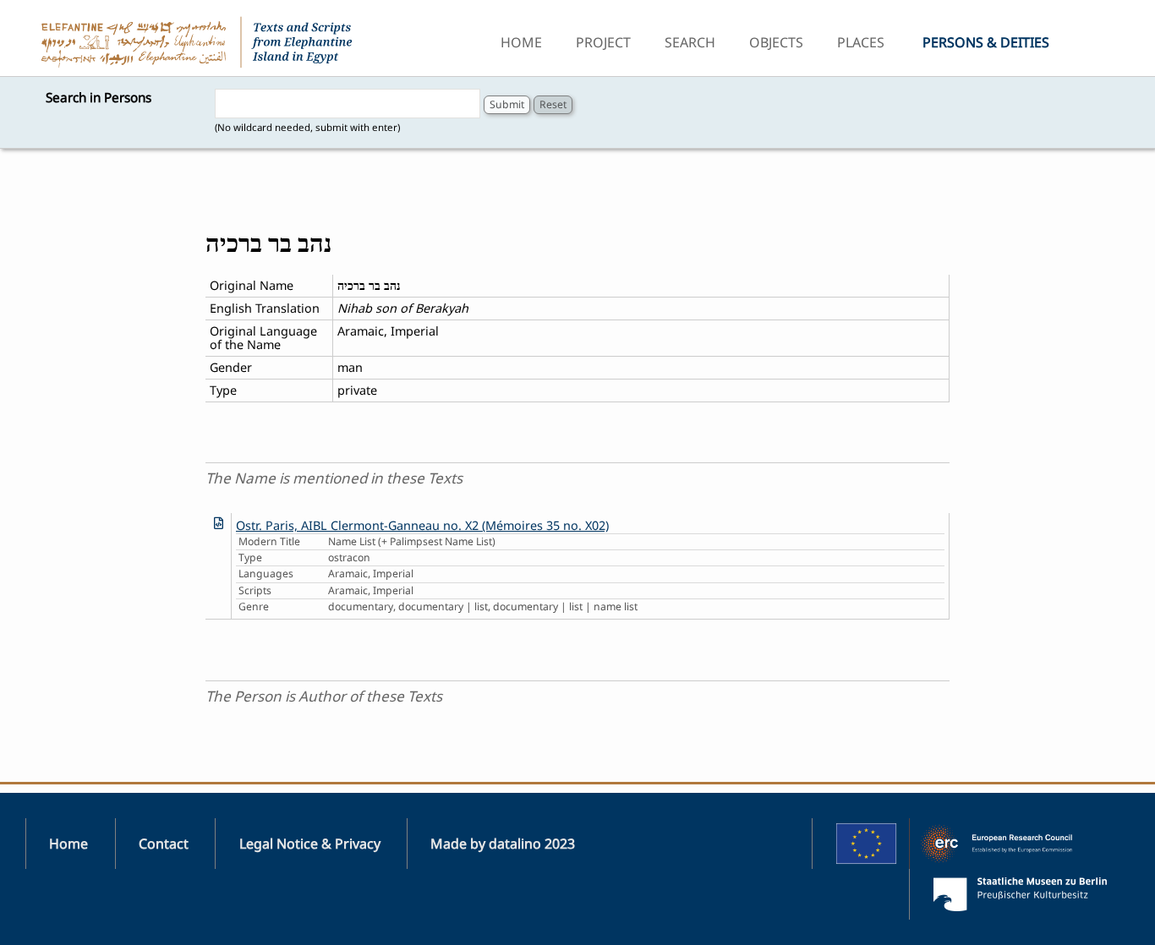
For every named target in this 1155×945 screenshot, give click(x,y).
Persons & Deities (985, 42)
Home (521, 42)
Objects (776, 42)
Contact (164, 843)
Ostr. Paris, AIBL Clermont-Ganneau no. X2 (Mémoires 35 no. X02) (422, 525)
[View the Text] (218, 523)
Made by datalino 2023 (502, 843)
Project (603, 42)
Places (860, 42)
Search (690, 42)
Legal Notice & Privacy (309, 843)
